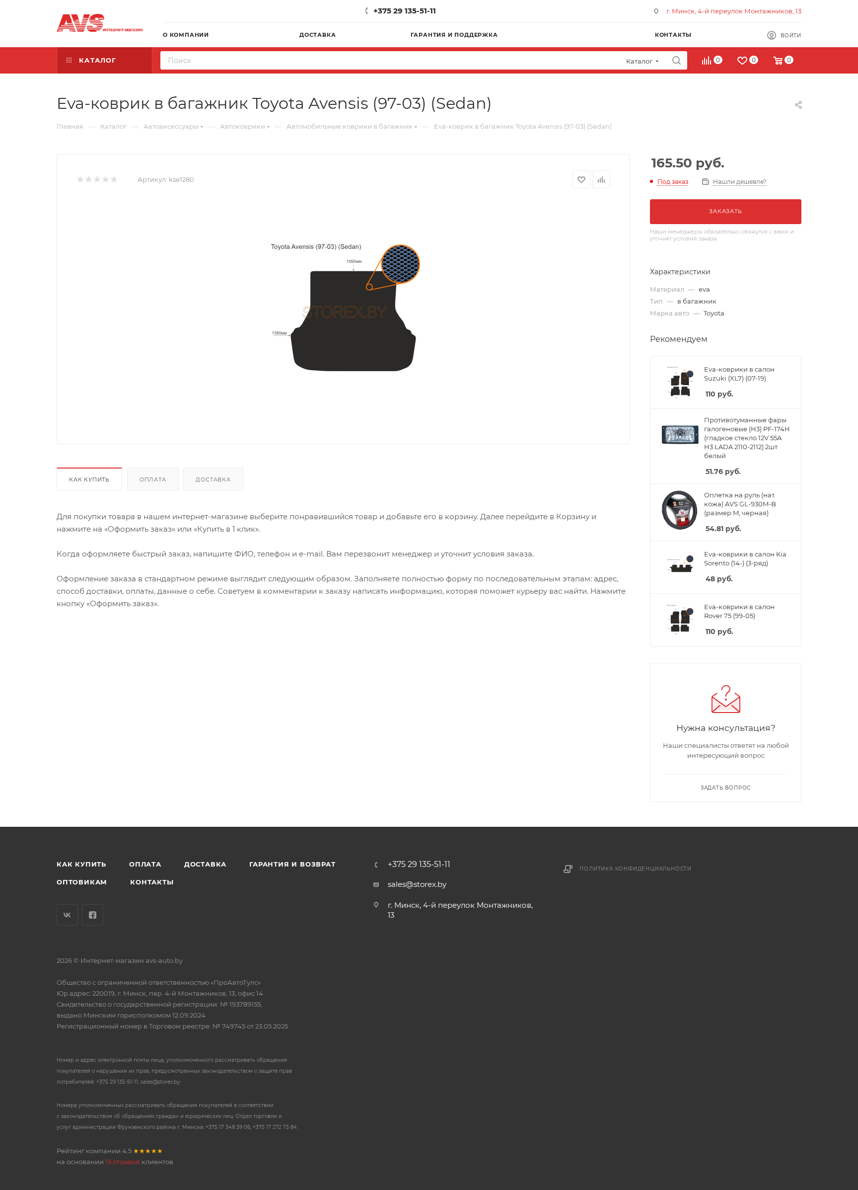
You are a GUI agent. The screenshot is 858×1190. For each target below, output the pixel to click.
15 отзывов (122, 1162)
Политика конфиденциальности (635, 869)
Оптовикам (82, 882)
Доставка (213, 479)
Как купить (89, 479)
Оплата (153, 479)
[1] (79, 179)
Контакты (151, 882)
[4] (105, 179)
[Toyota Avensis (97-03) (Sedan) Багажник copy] (343, 312)
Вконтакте (67, 915)
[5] (113, 179)
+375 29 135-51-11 (404, 10)
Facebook (92, 915)
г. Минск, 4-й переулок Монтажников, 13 (733, 11)
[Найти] (676, 60)
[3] (96, 179)
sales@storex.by (417, 884)
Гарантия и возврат (292, 864)
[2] (88, 179)
